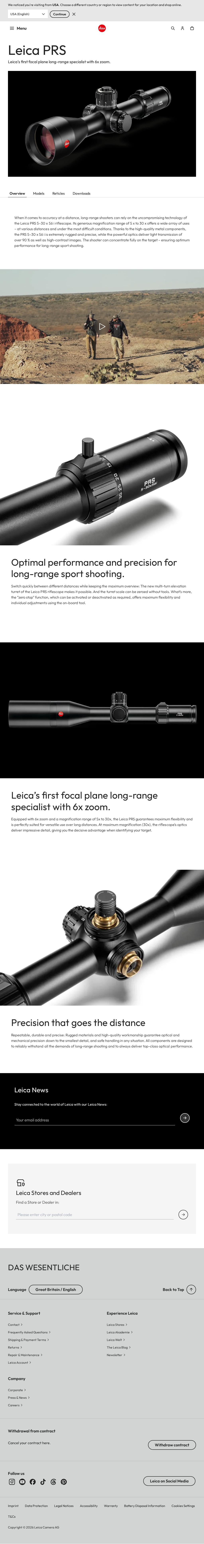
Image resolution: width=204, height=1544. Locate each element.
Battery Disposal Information (144, 1506)
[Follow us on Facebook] (33, 1482)
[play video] (102, 326)
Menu (22, 28)
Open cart (192, 28)
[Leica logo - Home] (102, 28)
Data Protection (36, 1506)
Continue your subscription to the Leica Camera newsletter (185, 1118)
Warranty (111, 1506)
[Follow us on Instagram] (12, 1482)
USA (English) (19, 14)
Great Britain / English (55, 1289)
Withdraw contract (172, 1444)
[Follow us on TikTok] (43, 1482)
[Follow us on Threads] (53, 1482)
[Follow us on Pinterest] (64, 1482)
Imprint (13, 1506)
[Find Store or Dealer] (183, 1214)
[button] (191, 1289)
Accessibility (89, 1506)
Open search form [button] (173, 28)
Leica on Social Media (169, 1480)
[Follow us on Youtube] (22, 1482)
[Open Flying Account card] (182, 28)
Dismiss (74, 14)
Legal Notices (64, 1506)
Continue (59, 14)
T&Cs (12, 1516)
